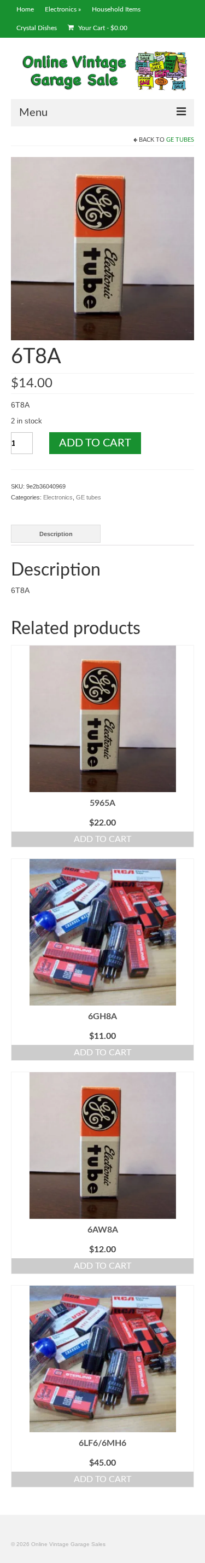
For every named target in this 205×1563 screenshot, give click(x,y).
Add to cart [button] (102, 839)
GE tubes (180, 140)
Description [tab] (56, 534)
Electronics (58, 497)
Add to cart (95, 443)
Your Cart (102, 28)
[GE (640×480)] (102, 247)
